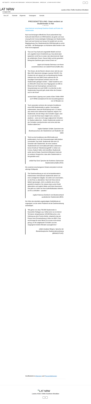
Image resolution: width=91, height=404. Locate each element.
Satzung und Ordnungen (17, 2)
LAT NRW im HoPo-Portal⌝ (54, 2)
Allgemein (38, 376)
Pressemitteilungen (51, 376)
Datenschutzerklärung (32, 2)
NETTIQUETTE (5, 2)
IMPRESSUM (43, 2)
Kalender (14, 15)
